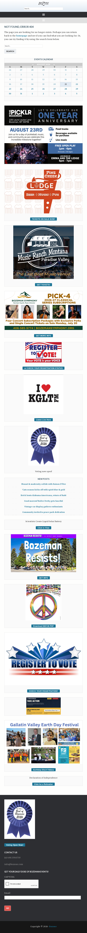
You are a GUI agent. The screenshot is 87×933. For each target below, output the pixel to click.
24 (21, 89)
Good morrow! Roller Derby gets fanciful (43, 501)
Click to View (43, 527)
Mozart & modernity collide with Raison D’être (43, 484)
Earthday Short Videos (43, 769)
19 (43, 84)
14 (66, 79)
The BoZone (43, 4)
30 (54, 70)
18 (32, 84)
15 (77, 79)
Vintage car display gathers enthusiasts (43, 506)
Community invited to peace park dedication (43, 512)
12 (43, 79)
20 (54, 84)
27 (21, 70)
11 (32, 79)
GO (7, 908)
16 (10, 84)
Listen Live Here (43, 419)
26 (10, 70)
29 (43, 70)
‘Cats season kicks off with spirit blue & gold (43, 490)
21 (66, 84)
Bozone (53, 926)
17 (21, 84)
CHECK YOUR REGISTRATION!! (43, 691)
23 (10, 89)
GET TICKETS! (43, 284)
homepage (21, 36)
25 (32, 89)
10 (21, 79)
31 (66, 70)
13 (55, 79)
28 (32, 70)
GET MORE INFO (43, 335)
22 (77, 84)
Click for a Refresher (43, 784)
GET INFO (43, 578)
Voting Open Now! (14, 845)
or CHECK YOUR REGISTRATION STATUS (43, 368)
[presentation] (21, 884)
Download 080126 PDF (43, 626)
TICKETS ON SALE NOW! (43, 219)
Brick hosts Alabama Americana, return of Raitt (43, 495)
